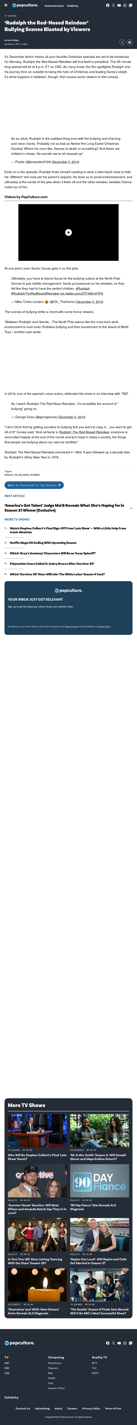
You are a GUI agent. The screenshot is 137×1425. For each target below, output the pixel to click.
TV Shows (11, 15)
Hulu (50, 1383)
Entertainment (54, 5)
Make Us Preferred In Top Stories (33, 485)
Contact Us (23, 1408)
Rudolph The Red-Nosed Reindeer (84, 432)
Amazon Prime (56, 1388)
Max (50, 1373)
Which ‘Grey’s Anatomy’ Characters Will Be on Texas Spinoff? (53, 553)
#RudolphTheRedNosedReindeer (35, 293)
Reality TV (99, 1357)
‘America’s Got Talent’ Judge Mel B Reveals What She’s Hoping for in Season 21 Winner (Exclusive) (64, 507)
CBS (7, 1373)
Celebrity (72, 5)
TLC (94, 1368)
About (58, 1408)
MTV (94, 1363)
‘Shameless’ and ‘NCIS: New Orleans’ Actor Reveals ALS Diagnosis (33, 1311)
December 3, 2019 (65, 161)
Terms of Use (71, 626)
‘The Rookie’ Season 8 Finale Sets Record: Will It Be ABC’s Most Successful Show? (99, 1311)
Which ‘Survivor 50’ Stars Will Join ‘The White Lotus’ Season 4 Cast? (57, 574)
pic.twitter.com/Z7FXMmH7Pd (81, 293)
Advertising (42, 1408)
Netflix (51, 1378)
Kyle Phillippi (13, 40)
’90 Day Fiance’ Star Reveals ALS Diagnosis (93, 1207)
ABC (7, 1363)
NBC (7, 1368)
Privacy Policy (104, 626)
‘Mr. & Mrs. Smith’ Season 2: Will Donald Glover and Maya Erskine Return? (98, 1157)
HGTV (95, 1373)
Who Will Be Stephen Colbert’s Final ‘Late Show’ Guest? (37, 1157)
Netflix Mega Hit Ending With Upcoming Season (43, 542)
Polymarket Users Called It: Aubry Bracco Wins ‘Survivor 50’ (52, 563)
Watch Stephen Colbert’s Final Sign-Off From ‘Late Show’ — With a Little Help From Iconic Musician (68, 530)
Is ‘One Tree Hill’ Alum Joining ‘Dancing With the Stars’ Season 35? (35, 1261)
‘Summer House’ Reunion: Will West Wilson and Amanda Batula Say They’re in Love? (37, 1209)
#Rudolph (83, 288)
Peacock (53, 1368)
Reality (13, 1200)
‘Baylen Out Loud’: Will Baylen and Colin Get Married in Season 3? (98, 1261)
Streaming (77, 1150)
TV (7, 1357)
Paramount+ (55, 1363)
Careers (72, 1408)
